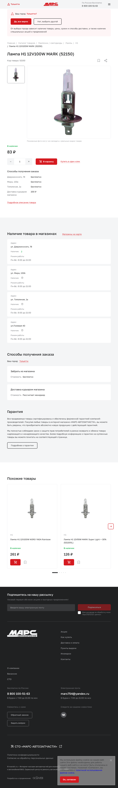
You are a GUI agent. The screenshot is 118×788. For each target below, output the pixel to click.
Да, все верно (21, 21)
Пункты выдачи (68, 648)
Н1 (11, 535)
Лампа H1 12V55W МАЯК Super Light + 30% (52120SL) (85, 541)
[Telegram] (91, 64)
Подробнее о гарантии (22, 445)
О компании (13, 668)
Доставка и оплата (70, 642)
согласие (90, 612)
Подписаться (94, 607)
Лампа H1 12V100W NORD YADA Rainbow (30, 539)
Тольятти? (32, 13)
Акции (64, 631)
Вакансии (12, 673)
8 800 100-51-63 (90, 6)
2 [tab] (59, 572)
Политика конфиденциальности (23, 755)
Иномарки (66, 653)
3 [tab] (61, 572)
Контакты (65, 659)
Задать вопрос (18, 723)
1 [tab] (55, 572)
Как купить (66, 637)
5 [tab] (65, 572)
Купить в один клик (70, 161)
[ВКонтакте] (95, 64)
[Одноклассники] (100, 64)
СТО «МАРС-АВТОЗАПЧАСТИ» (36, 746)
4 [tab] (63, 572)
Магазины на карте (72, 234)
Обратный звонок (20, 715)
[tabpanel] (32, 526)
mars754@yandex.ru (75, 693)
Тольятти (23, 361)
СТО (9, 679)
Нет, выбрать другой (47, 21)
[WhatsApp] (104, 64)
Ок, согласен (69, 779)
